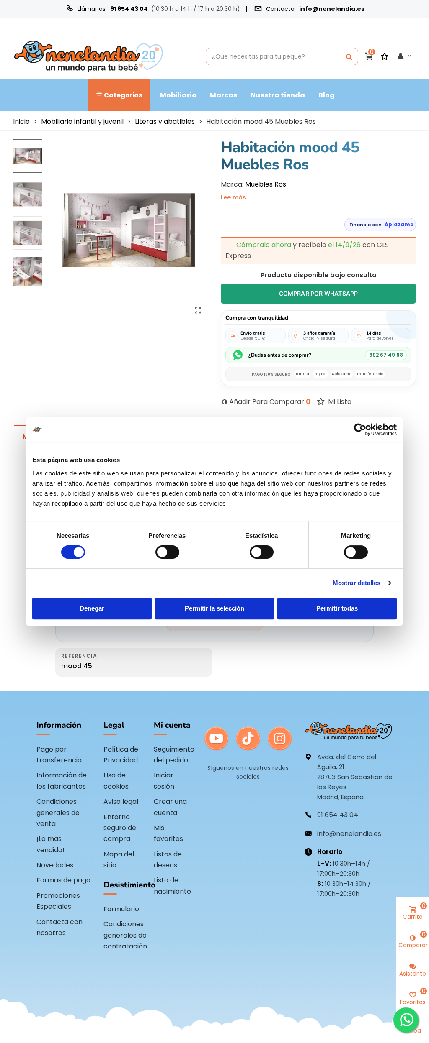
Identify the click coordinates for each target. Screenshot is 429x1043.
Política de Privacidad (120, 754)
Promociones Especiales (58, 901)
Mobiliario (178, 95)
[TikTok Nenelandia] (247, 738)
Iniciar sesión (164, 780)
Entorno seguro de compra (119, 828)
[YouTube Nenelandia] (216, 738)
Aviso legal (120, 801)
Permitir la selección (214, 608)
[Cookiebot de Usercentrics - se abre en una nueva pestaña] (360, 429)
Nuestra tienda (278, 95)
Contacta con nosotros (59, 927)
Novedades (54, 865)
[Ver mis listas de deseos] (385, 56)
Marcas (223, 95)
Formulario (121, 909)
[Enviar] (349, 56)
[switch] (167, 552)
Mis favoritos (168, 833)
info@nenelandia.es (331, 9)
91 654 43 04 (129, 9)
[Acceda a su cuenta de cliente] (405, 56)
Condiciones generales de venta (58, 812)
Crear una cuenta (170, 807)
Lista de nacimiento (172, 885)
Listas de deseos (168, 859)
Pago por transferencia (59, 754)
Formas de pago (63, 880)
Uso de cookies (116, 780)
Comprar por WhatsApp (318, 293)
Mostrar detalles (357, 582)
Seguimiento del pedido (174, 754)
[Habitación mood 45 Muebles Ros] (197, 310)
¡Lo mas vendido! (50, 844)
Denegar (92, 608)
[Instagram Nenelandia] (279, 738)
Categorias (123, 95)
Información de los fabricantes (61, 780)
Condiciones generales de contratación (125, 935)
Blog (326, 95)
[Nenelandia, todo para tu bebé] (88, 56)
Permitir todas (337, 608)
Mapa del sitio (118, 859)
